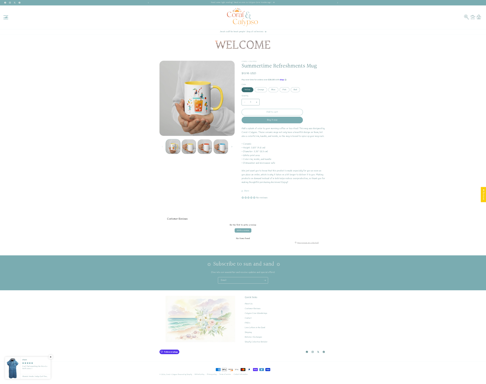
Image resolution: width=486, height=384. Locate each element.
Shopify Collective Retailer (256, 341)
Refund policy (199, 374)
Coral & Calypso (171, 375)
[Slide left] (162, 146)
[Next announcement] (337, 2)
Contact (248, 318)
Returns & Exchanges (253, 337)
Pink (284, 89)
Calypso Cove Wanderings (256, 313)
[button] (6, 17)
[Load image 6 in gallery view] (221, 146)
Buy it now (272, 120)
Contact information (241, 374)
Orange (261, 89)
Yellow (247, 89)
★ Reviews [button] (483, 194)
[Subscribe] (265, 280)
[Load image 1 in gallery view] (173, 146)
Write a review (243, 230)
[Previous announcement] (148, 2)
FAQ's (247, 323)
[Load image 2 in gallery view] (189, 146)
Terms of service (225, 374)
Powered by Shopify (185, 375)
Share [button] (246, 191)
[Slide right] (232, 146)
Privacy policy (212, 374)
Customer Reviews (253, 308)
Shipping (248, 332)
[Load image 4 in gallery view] (205, 146)
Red (295, 89)
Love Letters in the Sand (255, 327)
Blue (273, 89)
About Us (248, 303)
